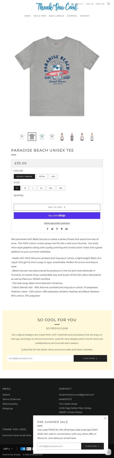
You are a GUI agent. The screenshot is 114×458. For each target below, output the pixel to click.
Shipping (8, 408)
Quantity (18, 195)
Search (6, 394)
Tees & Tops (40, 16)
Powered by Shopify (11, 455)
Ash (53, 176)
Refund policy (10, 404)
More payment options (57, 223)
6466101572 (65, 399)
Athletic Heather (24, 176)
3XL (61, 188)
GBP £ (78, 4)
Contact (85, 16)
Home (27, 16)
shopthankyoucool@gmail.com (76, 394)
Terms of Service (12, 399)
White (42, 176)
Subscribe (89, 358)
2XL (51, 188)
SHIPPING (72, 16)
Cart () (100, 4)
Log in (89, 4)
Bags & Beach (56, 16)
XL (41, 188)
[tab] (22, 137)
